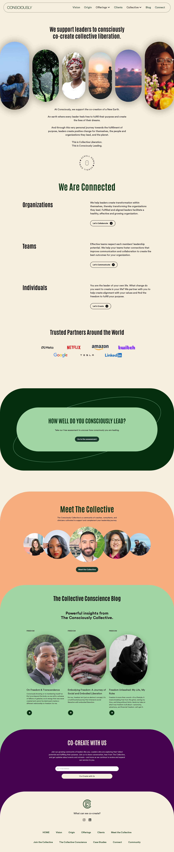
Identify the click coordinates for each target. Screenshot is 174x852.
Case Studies (99, 842)
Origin (88, 7)
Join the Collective (43, 842)
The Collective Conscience (73, 842)
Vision (76, 7)
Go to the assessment (87, 439)
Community (134, 842)
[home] (19, 7)
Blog (148, 7)
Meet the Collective (87, 569)
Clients (118, 7)
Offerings (86, 832)
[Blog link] (46, 660)
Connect (160, 7)
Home (46, 832)
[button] (104, 7)
